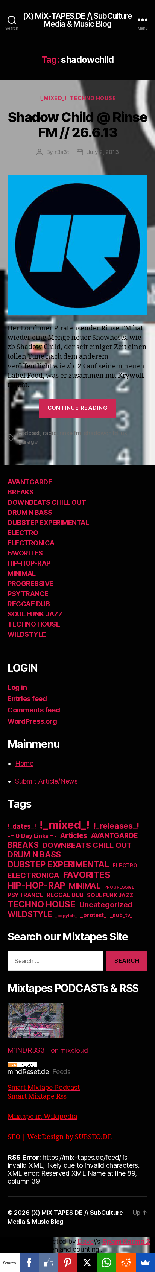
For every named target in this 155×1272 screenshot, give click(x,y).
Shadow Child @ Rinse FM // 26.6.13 (77, 125)
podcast (29, 433)
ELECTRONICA (31, 543)
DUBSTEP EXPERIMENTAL (48, 522)
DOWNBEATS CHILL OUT (47, 502)
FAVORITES (25, 553)
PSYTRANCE (28, 594)
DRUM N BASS (30, 512)
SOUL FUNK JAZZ (35, 614)
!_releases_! (116, 826)
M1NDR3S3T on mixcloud (48, 1050)
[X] (87, 1262)
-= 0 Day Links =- (32, 836)
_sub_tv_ (121, 915)
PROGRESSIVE (30, 583)
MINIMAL (22, 573)
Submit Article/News (46, 781)
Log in (17, 687)
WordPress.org (32, 721)
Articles (73, 835)
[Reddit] (126, 1262)
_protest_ (93, 915)
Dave (86, 1241)
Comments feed (34, 710)
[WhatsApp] (107, 1262)
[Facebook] (29, 1262)
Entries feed (27, 699)
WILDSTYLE (27, 634)
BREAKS (20, 492)
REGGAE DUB (29, 604)
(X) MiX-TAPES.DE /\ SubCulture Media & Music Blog (77, 20)
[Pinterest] (68, 1262)
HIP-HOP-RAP (29, 563)
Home (24, 763)
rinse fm (70, 433)
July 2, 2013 (103, 151)
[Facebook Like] (48, 1262)
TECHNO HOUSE (93, 98)
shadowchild (101, 433)
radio (50, 433)
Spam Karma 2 (126, 1241)
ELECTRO (23, 533)
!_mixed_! (53, 98)
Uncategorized (106, 904)
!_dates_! (22, 826)
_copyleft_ (65, 915)
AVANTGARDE (30, 482)
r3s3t (62, 151)
